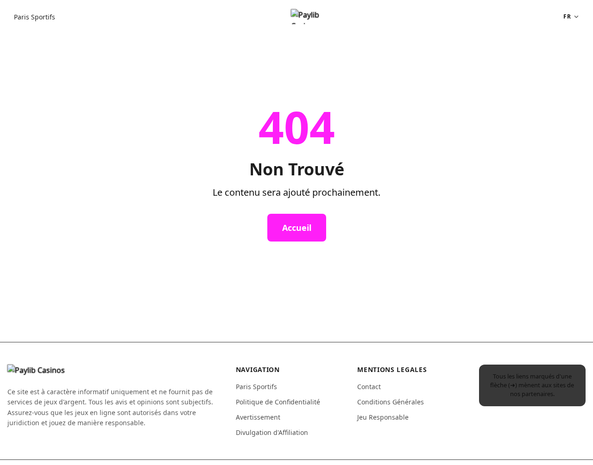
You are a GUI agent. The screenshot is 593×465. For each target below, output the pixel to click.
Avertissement (258, 417)
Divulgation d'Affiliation (272, 432)
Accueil (296, 227)
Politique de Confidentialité (278, 401)
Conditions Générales (390, 401)
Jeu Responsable (383, 417)
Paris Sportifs (34, 16)
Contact (369, 386)
